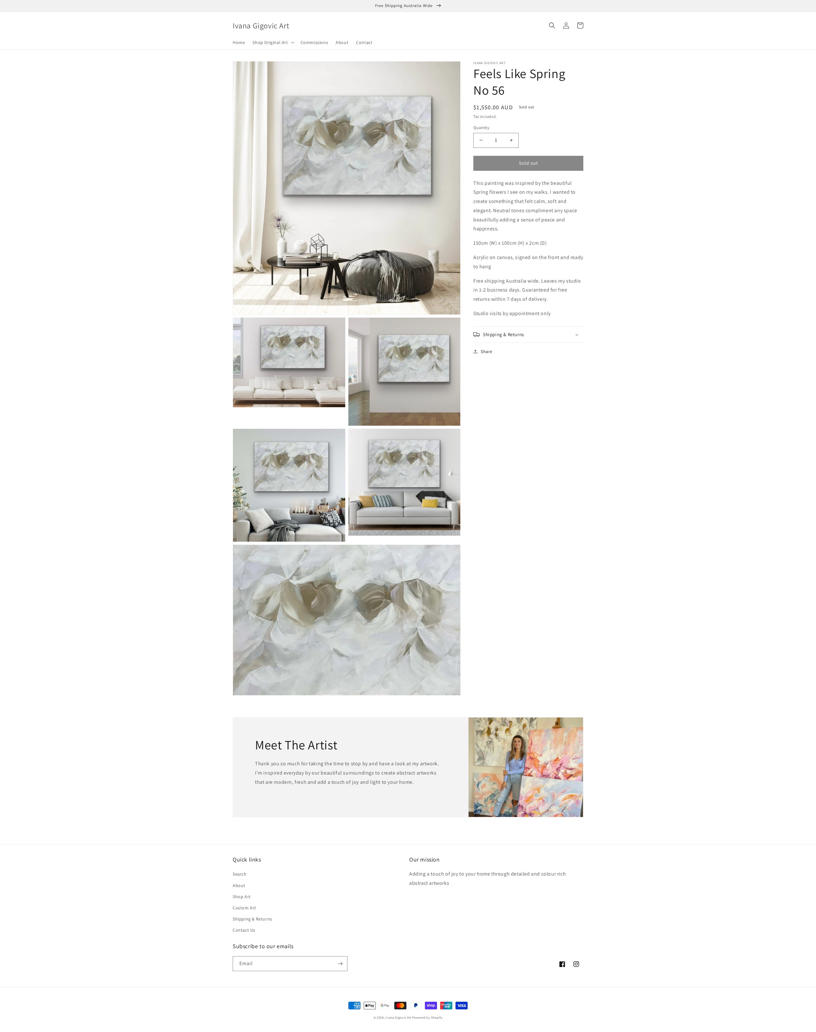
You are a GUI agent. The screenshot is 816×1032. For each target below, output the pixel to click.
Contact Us (244, 930)
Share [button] (486, 351)
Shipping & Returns (252, 919)
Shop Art (242, 896)
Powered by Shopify (427, 1017)
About (239, 885)
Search (240, 874)
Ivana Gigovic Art (398, 1017)
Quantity (481, 127)
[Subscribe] (340, 963)
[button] (272, 42)
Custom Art (244, 908)
